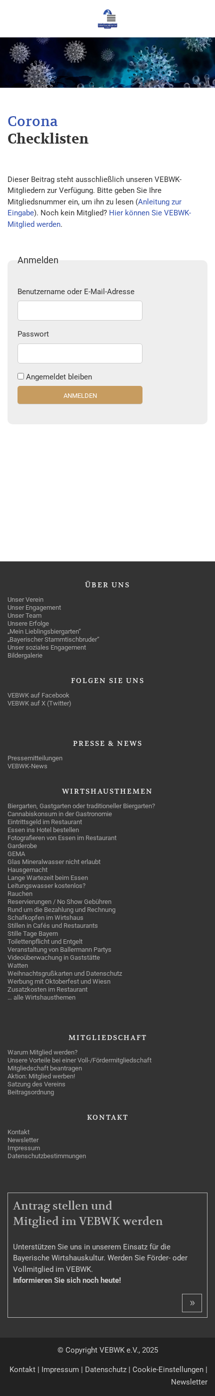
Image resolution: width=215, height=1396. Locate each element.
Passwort (33, 334)
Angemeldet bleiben (59, 376)
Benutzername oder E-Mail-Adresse (76, 291)
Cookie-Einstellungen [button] (168, 1369)
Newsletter (189, 1382)
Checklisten (48, 139)
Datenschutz (105, 1369)
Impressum (60, 1369)
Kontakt (23, 1369)
